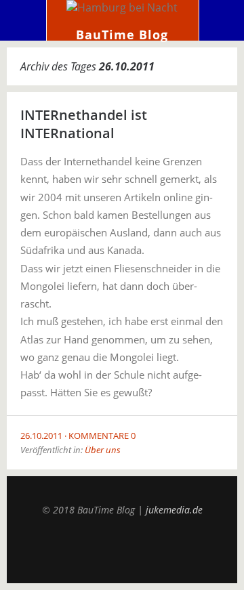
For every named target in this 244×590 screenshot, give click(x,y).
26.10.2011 (41, 435)
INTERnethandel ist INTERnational (83, 124)
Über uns (103, 450)
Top (122, 549)
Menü (23, 20)
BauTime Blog (122, 34)
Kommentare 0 (102, 435)
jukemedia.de (174, 509)
